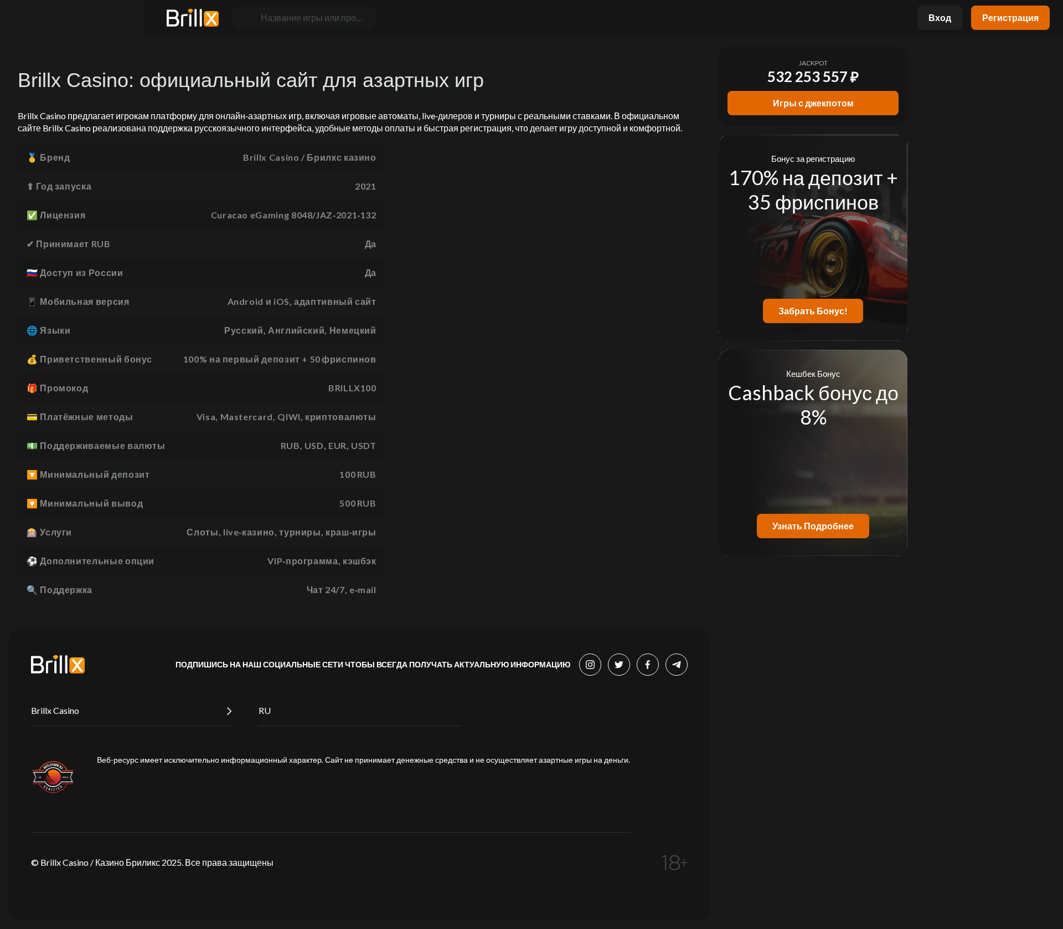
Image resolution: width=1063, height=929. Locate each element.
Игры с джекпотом (813, 103)
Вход (939, 17)
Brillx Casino (55, 710)
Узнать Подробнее (813, 525)
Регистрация (1010, 17)
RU (265, 710)
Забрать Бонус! (813, 310)
